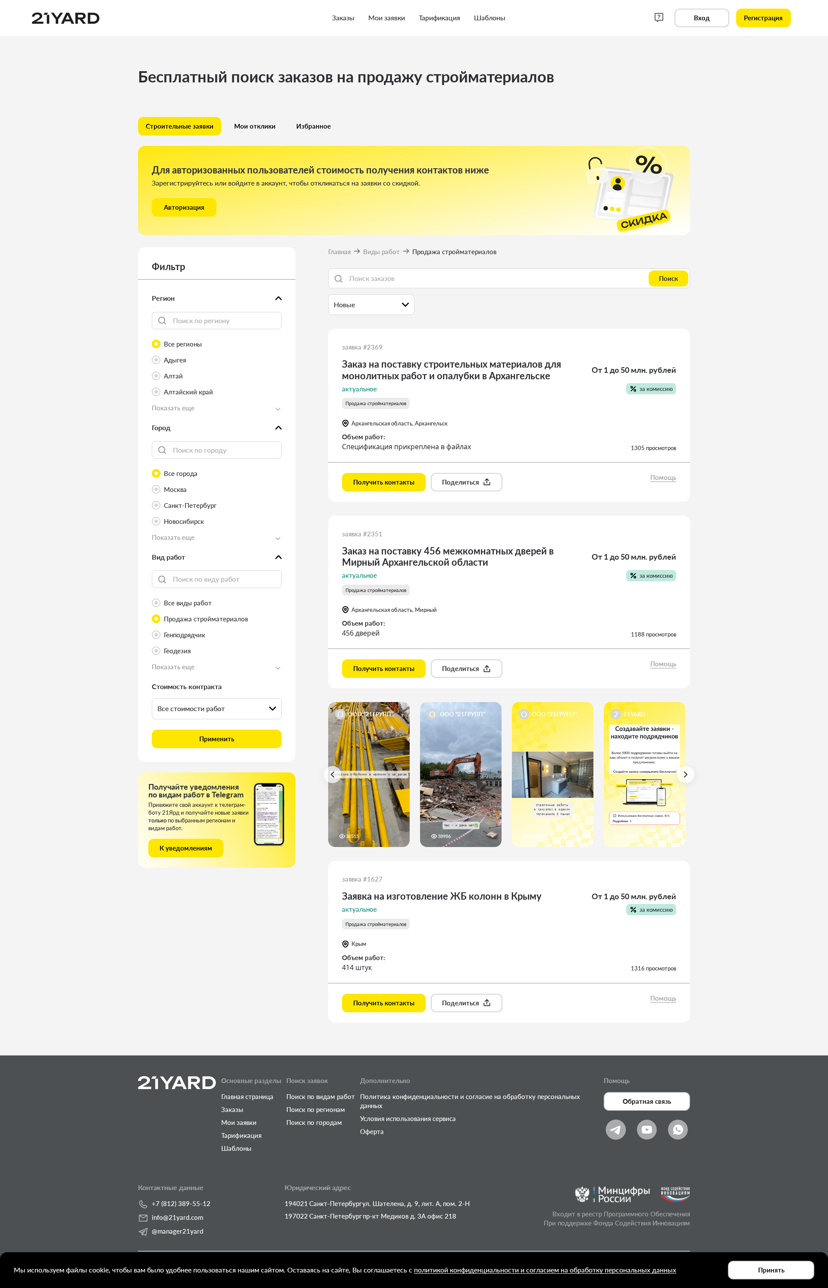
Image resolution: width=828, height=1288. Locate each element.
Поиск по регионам (315, 1109)
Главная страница (247, 1096)
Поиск (668, 278)
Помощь (663, 477)
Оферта (372, 1131)
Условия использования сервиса (408, 1118)
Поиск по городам (314, 1122)
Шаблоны (236, 1148)
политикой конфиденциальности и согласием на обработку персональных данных (545, 1270)
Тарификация (241, 1135)
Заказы (232, 1109)
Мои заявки (239, 1122)
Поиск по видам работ (320, 1096)
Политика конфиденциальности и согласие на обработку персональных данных (470, 1101)
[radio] (217, 344)
